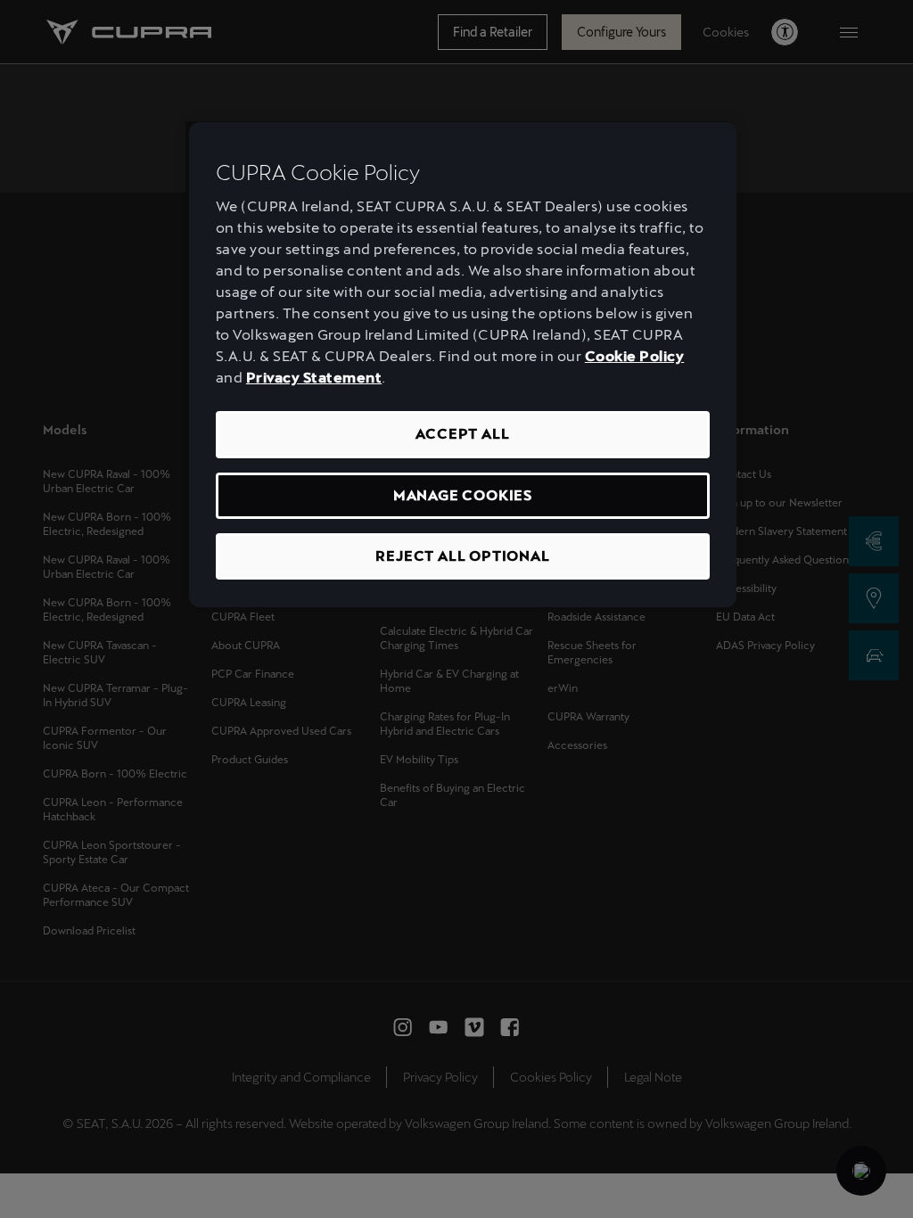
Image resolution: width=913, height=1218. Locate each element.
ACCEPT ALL (462, 433)
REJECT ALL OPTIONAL (462, 555)
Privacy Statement (314, 377)
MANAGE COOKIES (462, 495)
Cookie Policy (635, 356)
